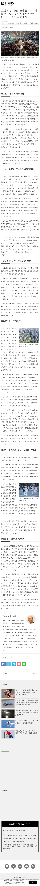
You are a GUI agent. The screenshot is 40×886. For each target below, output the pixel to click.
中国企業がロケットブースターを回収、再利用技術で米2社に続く (26, 732)
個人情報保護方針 (24, 879)
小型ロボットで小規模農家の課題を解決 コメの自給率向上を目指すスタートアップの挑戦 (26, 702)
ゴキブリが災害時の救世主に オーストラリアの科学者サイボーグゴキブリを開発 (26, 692)
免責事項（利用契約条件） (12, 879)
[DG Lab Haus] (7, 3)
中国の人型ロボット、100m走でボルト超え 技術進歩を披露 (27, 722)
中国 (4, 657)
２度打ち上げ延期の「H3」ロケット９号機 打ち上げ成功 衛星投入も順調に (26, 713)
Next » (35, 673)
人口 (12, 657)
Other (11, 27)
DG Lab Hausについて (20, 877)
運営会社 (32, 879)
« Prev (5, 673)
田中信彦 (13, 616)
